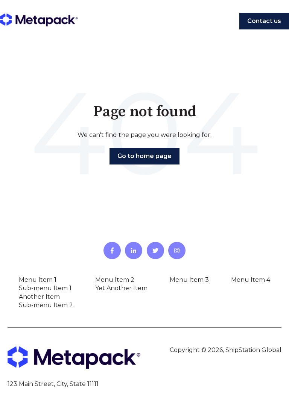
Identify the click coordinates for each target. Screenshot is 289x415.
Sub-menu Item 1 (45, 288)
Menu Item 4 (250, 279)
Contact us (264, 21)
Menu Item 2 (114, 279)
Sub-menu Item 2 (46, 305)
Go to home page (144, 156)
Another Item (39, 296)
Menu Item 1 (37, 279)
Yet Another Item (121, 288)
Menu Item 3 (189, 279)
